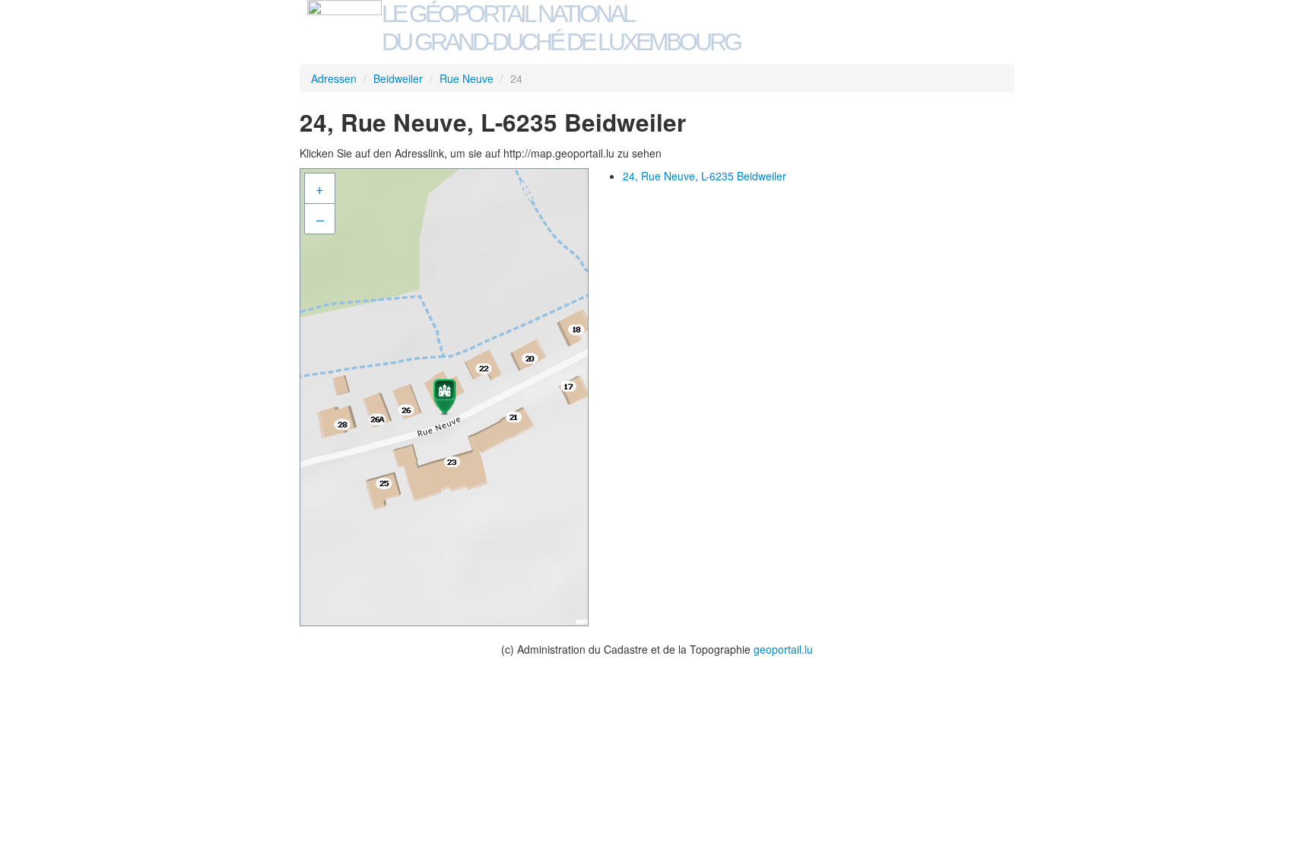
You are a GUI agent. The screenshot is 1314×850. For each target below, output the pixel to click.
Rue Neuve (467, 78)
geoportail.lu (783, 649)
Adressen (334, 78)
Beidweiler (398, 78)
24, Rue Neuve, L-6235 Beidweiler (704, 175)
